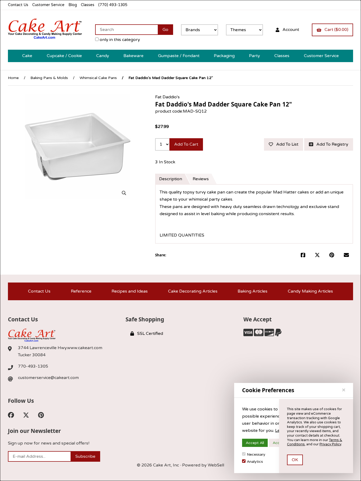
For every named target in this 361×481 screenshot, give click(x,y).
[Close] (343, 390)
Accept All (255, 443)
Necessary (256, 454)
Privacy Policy (330, 444)
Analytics (255, 461)
